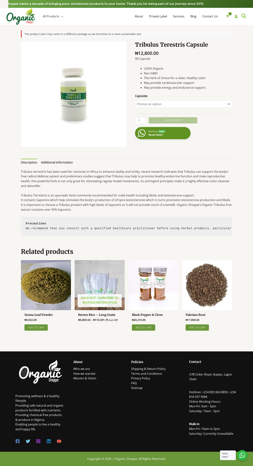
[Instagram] (38, 441)
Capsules (141, 96)
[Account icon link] (236, 16)
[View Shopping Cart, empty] (227, 16)
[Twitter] (28, 441)
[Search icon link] (244, 16)
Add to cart (173, 120)
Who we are (81, 369)
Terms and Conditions (146, 374)
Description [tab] (29, 162)
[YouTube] (59, 441)
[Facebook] (17, 441)
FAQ (134, 383)
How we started (84, 374)
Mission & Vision (84, 378)
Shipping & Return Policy (148, 369)
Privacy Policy (140, 378)
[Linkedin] (48, 441)
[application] (61, 16)
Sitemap (137, 388)
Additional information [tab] (57, 162)
